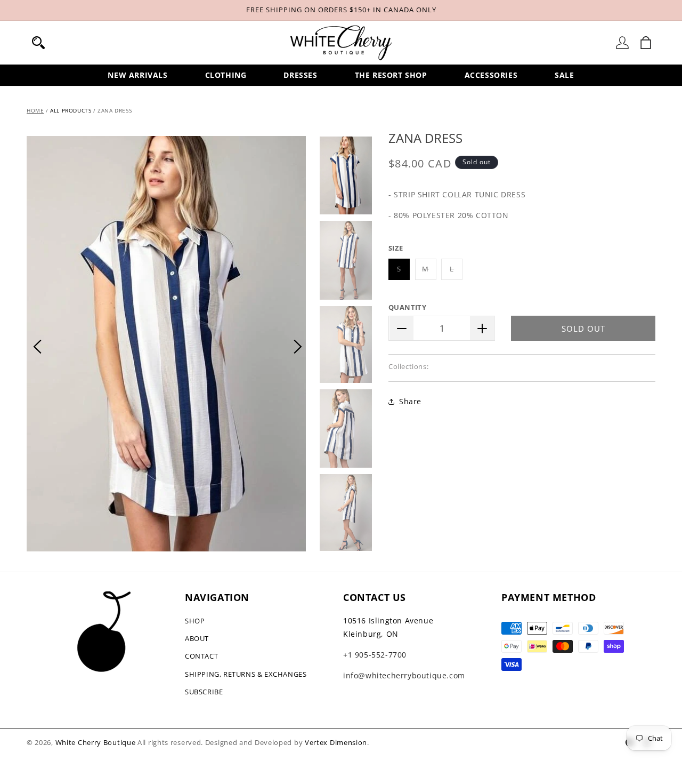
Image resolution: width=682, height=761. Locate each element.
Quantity (407, 307)
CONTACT (201, 656)
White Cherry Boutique (95, 742)
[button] (38, 42)
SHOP (195, 621)
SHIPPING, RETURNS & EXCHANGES (245, 674)
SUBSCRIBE (204, 691)
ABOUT (197, 638)
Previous (37, 346)
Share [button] (410, 402)
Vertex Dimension (336, 742)
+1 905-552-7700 (375, 655)
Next (297, 346)
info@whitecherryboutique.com (404, 675)
